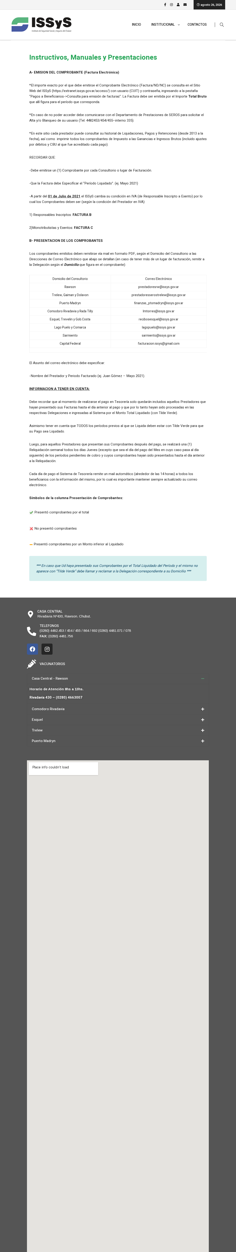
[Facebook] (32, 649)
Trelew (37, 730)
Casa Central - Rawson (50, 678)
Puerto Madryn (44, 740)
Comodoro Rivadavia (48, 709)
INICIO (136, 24)
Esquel (37, 719)
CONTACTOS (197, 24)
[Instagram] (47, 649)
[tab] (118, 678)
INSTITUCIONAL (163, 24)
